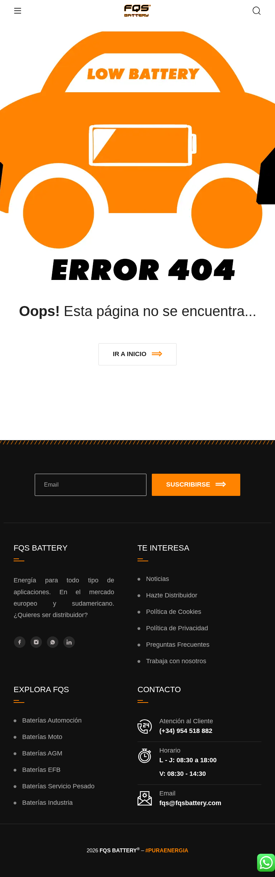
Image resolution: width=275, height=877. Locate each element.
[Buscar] (256, 11)
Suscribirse (188, 484)
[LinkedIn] (69, 642)
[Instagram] (36, 642)
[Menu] (17, 10)
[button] (137, 354)
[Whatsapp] (52, 642)
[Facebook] (19, 642)
